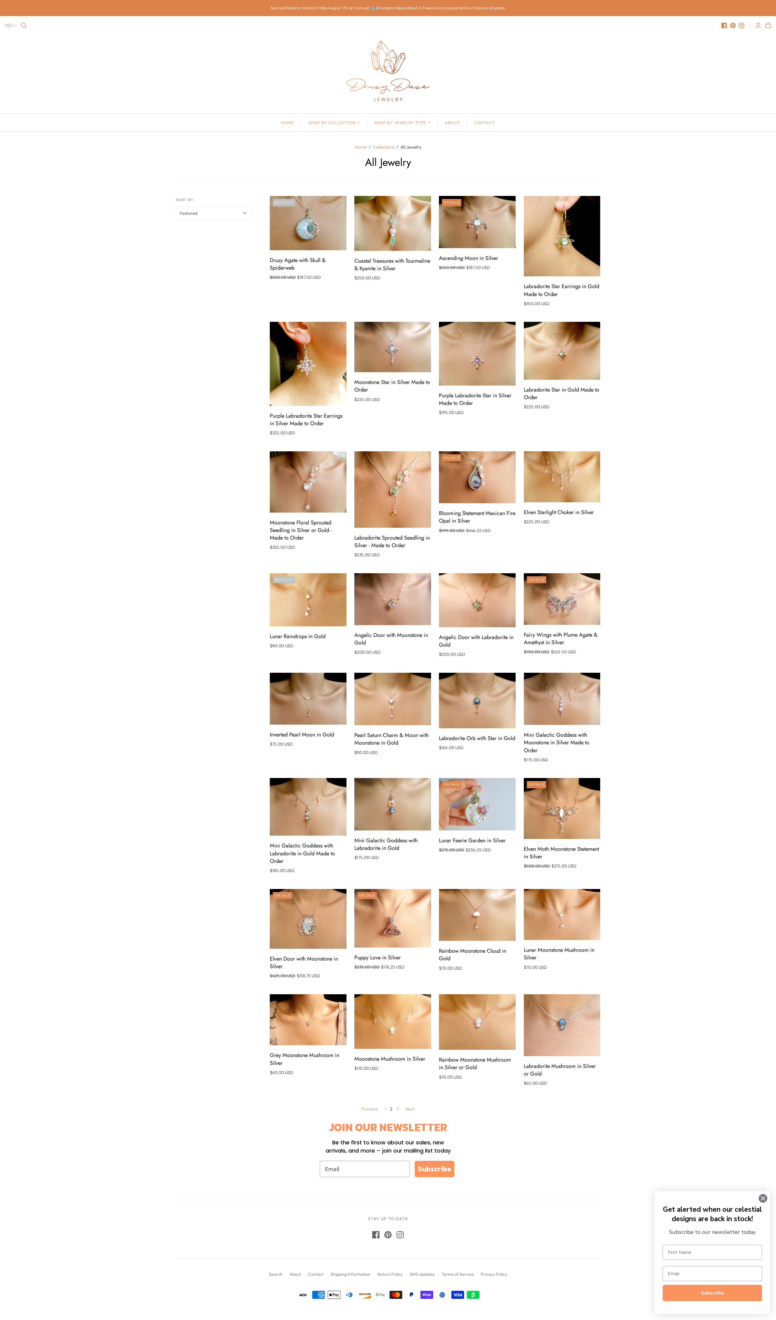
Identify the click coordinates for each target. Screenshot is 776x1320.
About (452, 122)
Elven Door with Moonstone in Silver (304, 962)
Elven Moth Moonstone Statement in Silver (561, 852)
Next (410, 1109)
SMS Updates (422, 1274)
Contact (484, 122)
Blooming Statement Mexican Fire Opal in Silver (477, 517)
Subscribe (434, 1168)
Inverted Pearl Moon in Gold (302, 735)
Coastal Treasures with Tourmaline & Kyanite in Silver (392, 264)
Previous (369, 1109)
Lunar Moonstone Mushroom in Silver (559, 953)
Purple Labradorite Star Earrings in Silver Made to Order (306, 419)
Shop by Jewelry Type (400, 122)
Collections (383, 147)
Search (276, 1274)
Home (287, 122)
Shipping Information (350, 1274)
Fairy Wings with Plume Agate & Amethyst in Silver (560, 638)
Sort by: (185, 199)
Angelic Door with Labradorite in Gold (476, 641)
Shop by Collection (332, 122)
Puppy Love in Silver (377, 957)
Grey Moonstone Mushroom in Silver (304, 1059)
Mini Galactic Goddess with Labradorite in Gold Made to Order (302, 853)
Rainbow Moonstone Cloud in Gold (472, 954)
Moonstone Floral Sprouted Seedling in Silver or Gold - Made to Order (301, 530)
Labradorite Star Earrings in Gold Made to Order (561, 290)
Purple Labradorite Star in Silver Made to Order (475, 399)
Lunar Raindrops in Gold (298, 636)
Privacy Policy (494, 1274)
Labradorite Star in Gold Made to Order (561, 393)
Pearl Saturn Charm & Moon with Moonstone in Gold (391, 739)
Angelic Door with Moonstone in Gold (391, 639)
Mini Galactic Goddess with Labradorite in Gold (386, 844)
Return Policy (390, 1274)
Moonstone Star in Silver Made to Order (392, 386)
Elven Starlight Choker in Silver (559, 512)
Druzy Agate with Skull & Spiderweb (298, 264)
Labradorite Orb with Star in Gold (477, 738)
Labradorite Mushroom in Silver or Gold (560, 1070)
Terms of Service (458, 1274)
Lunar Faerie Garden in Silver (472, 840)
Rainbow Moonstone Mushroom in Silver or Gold (475, 1063)
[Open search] (24, 25)
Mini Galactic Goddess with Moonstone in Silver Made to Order (556, 742)
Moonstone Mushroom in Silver (389, 1059)
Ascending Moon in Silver (468, 258)
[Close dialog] (763, 1198)
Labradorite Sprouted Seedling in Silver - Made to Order (392, 541)
